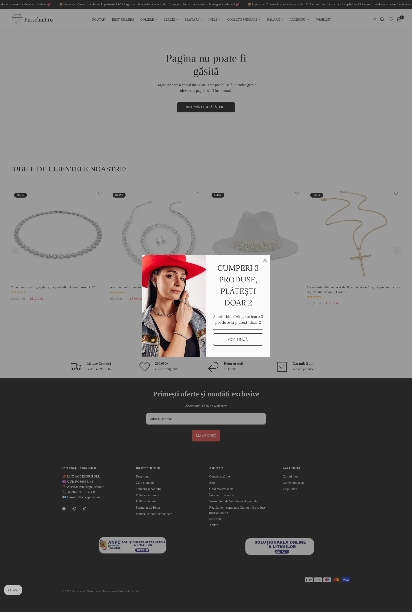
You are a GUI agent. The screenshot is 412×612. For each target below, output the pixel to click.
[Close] (265, 260)
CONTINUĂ (238, 339)
